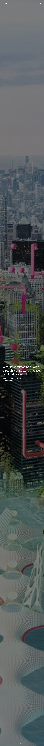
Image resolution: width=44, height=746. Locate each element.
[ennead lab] (9, 3)
